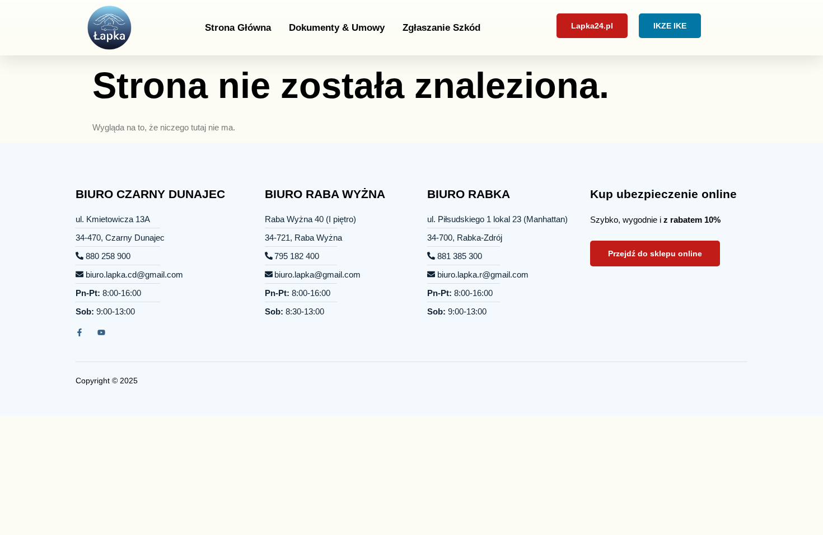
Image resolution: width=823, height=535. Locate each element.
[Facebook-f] (79, 332)
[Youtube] (101, 332)
